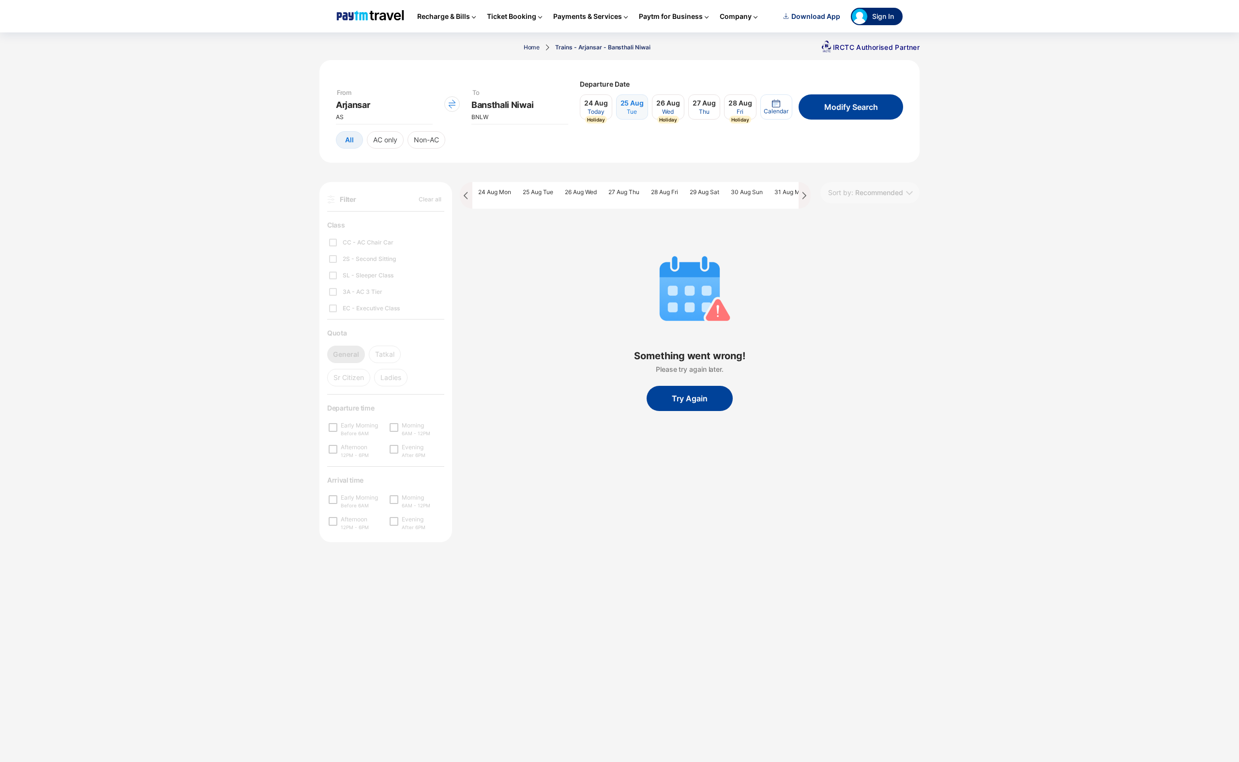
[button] (776, 107)
